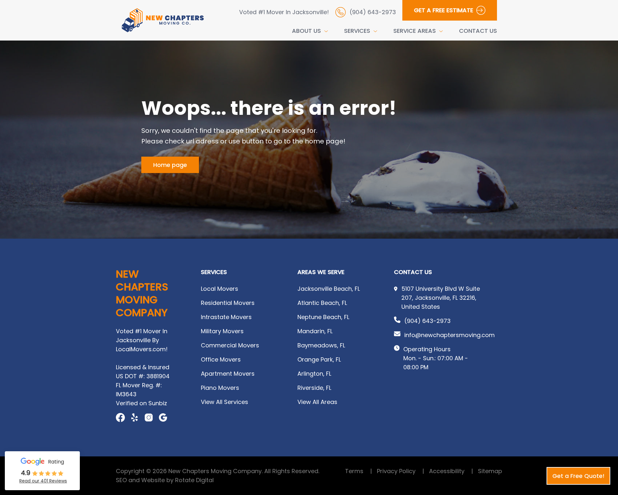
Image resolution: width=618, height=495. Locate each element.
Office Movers (221, 359)
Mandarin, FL (314, 331)
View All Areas (317, 402)
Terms (358, 471)
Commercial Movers (230, 345)
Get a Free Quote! (578, 476)
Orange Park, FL (319, 359)
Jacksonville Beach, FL (328, 289)
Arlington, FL (314, 374)
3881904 (158, 376)
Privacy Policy (400, 471)
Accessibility (451, 471)
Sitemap (490, 471)
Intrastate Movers (226, 317)
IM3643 (126, 394)
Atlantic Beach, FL (322, 303)
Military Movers (222, 331)
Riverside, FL (314, 388)
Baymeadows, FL (321, 345)
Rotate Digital (194, 480)
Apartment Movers (228, 374)
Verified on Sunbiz (141, 403)
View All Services (224, 402)
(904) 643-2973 (427, 321)
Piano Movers (220, 388)
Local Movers (219, 289)
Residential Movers (228, 303)
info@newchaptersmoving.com (449, 335)
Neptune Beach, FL (323, 317)
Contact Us (478, 31)
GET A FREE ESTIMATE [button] (443, 10)
